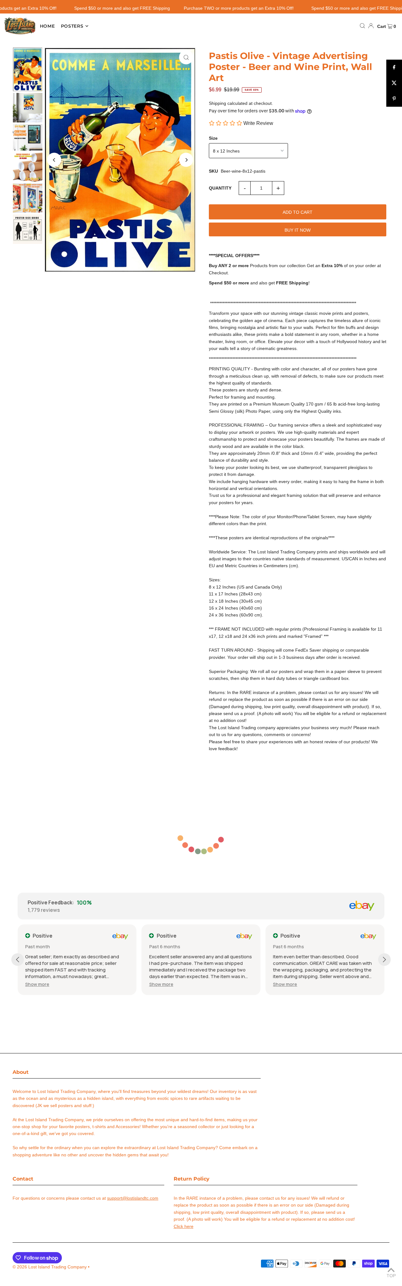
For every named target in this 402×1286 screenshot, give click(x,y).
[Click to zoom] (186, 57)
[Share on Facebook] (394, 67)
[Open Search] (362, 26)
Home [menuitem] (47, 26)
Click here (183, 1226)
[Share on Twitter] (394, 83)
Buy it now (298, 230)
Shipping (217, 103)
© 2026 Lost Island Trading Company (50, 1266)
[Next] (186, 160)
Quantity (220, 188)
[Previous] (54, 160)
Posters (72, 26)
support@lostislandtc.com (132, 1198)
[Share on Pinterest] (394, 99)
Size (213, 138)
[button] (37, 984)
